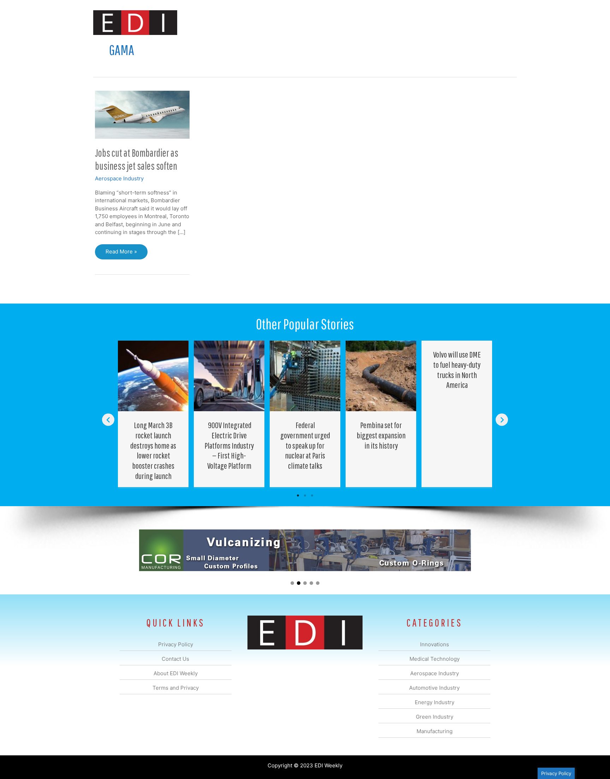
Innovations (222, 22)
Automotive (323, 22)
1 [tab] (297, 495)
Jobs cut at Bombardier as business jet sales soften (136, 159)
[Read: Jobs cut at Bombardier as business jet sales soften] (142, 114)
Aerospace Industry (119, 178)
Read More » (121, 253)
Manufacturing (416, 22)
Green (382, 22)
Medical (255, 22)
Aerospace (286, 22)
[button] (506, 22)
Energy (356, 22)
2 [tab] (305, 495)
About (451, 22)
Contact (480, 22)
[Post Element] (153, 414)
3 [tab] (312, 495)
